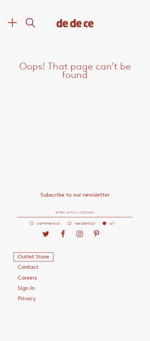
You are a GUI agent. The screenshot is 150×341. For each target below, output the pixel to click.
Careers (27, 278)
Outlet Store (33, 256)
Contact (28, 267)
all (112, 223)
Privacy (27, 298)
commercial (48, 223)
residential (85, 223)
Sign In (26, 288)
